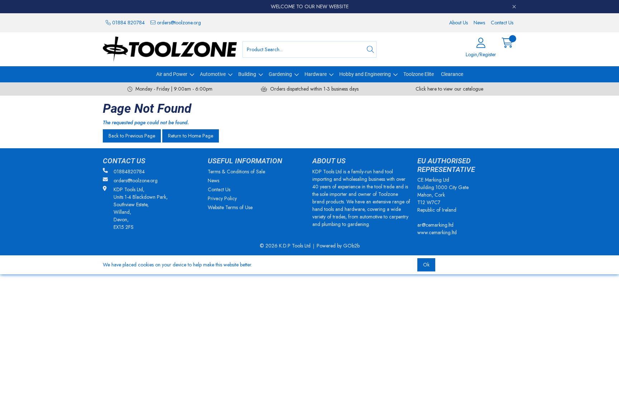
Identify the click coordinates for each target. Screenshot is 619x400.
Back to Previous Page (132, 135)
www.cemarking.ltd (437, 232)
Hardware (315, 74)
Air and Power (171, 74)
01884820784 (129, 171)
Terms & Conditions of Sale (236, 171)
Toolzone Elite (418, 74)
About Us (458, 22)
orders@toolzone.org (178, 22)
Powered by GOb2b (338, 245)
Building (247, 74)
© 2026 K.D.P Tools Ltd (285, 245)
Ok (426, 264)
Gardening (280, 74)
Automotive (213, 74)
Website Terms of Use (230, 207)
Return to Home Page (190, 135)
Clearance (452, 74)
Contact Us (502, 22)
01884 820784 (128, 22)
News (479, 22)
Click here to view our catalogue (449, 88)
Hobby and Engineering (365, 74)
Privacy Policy (222, 198)
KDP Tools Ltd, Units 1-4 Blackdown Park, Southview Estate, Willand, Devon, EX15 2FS (141, 208)
